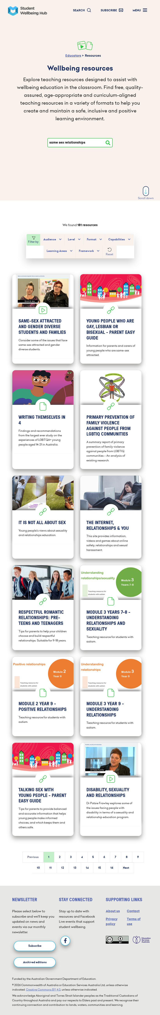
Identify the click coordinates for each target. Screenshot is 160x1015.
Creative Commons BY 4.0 (43, 990)
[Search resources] (108, 143)
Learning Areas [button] (57, 251)
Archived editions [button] (35, 962)
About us (113, 911)
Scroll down (146, 198)
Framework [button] (86, 251)
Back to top (146, 1000)
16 (111, 868)
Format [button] (91, 239)
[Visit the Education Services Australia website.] (140, 940)
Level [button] (71, 239)
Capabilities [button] (116, 239)
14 (87, 868)
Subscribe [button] (34, 946)
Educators (73, 55)
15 (99, 868)
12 (62, 868)
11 (50, 868)
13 (75, 868)
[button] (82, 10)
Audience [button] (49, 239)
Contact (133, 911)
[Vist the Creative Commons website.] (117, 940)
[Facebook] (65, 941)
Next (126, 868)
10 (38, 868)
